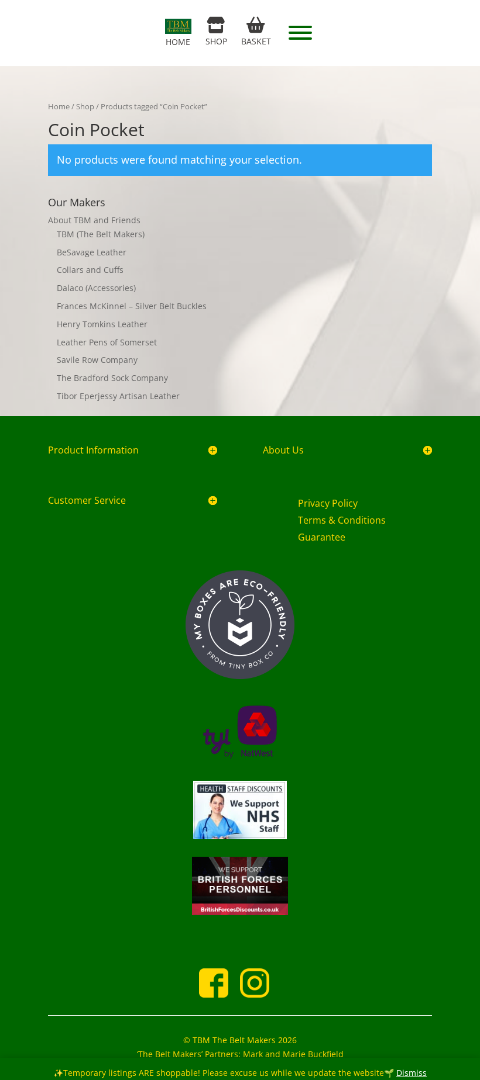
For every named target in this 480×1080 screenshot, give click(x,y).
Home (59, 106)
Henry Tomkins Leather (102, 324)
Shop (85, 106)
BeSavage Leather (91, 252)
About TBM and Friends (94, 220)
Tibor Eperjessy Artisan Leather (118, 395)
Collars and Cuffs (90, 269)
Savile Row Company (97, 359)
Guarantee (321, 537)
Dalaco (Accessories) (96, 287)
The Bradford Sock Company (112, 377)
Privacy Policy (328, 503)
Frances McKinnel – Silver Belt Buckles (132, 305)
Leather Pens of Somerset (107, 342)
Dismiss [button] (411, 1072)
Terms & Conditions (342, 520)
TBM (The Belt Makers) (101, 234)
